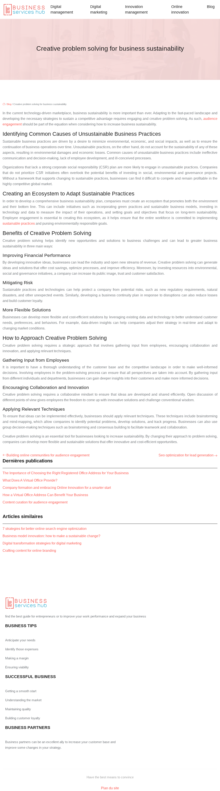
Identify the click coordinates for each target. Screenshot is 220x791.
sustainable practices (19, 223)
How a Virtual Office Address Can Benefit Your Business (45, 495)
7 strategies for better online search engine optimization (45, 528)
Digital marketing (98, 9)
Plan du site (110, 788)
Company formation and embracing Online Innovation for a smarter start (57, 487)
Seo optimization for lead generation (186, 455)
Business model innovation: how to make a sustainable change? (51, 536)
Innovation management (136, 9)
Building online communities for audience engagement (47, 455)
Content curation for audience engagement (35, 502)
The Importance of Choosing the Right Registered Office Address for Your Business (66, 473)
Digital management (61, 9)
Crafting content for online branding (29, 550)
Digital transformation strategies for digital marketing (42, 543)
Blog (211, 7)
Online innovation (180, 9)
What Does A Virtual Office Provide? (30, 480)
